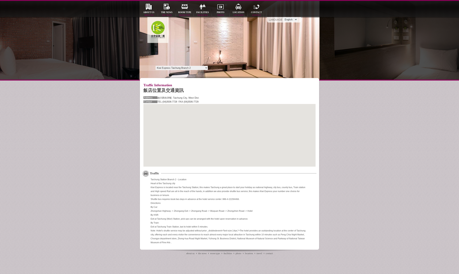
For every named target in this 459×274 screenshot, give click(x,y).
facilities (202, 13)
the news (166, 13)
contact (256, 13)
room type (184, 13)
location (238, 13)
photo (220, 13)
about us (148, 13)
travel (259, 253)
